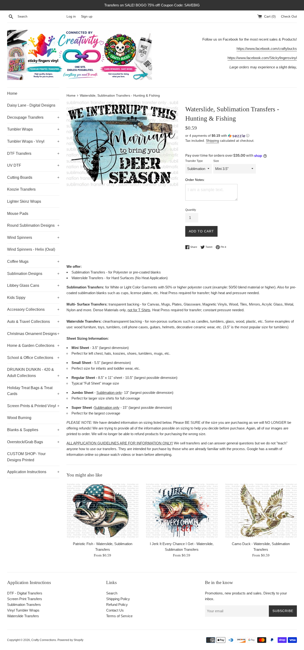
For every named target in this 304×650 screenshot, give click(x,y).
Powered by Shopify (70, 640)
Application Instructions (33, 472)
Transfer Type (194, 161)
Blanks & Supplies (33, 430)
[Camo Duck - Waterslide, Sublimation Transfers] (261, 510)
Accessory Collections (33, 309)
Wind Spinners (33, 238)
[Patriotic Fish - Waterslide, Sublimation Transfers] (102, 510)
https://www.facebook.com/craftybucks (267, 49)
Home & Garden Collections (33, 346)
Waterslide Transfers (23, 616)
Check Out (289, 16)
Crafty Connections (43, 640)
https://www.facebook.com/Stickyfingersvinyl (262, 58)
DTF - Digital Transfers (24, 593)
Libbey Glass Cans (33, 285)
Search (111, 593)
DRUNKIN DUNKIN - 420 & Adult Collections (33, 372)
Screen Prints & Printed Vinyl (33, 406)
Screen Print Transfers (24, 599)
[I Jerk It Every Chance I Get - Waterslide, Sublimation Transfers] (182, 510)
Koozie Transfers (21, 189)
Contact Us (115, 610)
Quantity (190, 210)
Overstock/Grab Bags (33, 442)
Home (12, 93)
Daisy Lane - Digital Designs (31, 105)
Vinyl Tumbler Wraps (23, 610)
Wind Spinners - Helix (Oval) (31, 249)
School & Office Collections (33, 358)
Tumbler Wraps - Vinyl (33, 141)
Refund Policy (117, 605)
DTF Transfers (33, 153)
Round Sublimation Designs (33, 225)
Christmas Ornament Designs (33, 334)
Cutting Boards (33, 177)
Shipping (212, 140)
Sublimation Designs (33, 274)
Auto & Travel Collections (33, 322)
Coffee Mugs (33, 261)
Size (216, 161)
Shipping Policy (118, 599)
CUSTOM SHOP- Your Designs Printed (26, 457)
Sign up (86, 16)
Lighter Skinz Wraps (24, 201)
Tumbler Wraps (33, 129)
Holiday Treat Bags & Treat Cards (33, 391)
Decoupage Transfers (33, 117)
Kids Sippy (33, 298)
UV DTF (33, 165)
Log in (71, 16)
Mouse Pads (17, 214)
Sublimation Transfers (24, 605)
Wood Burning (19, 418)
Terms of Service (119, 616)
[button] (241, 135)
